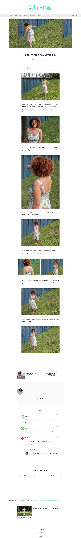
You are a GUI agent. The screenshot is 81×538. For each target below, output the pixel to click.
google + (47, 362)
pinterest (42, 362)
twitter (37, 362)
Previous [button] (9, 33)
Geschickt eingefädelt (33, 15)
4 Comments (47, 59)
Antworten (58, 414)
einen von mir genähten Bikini (35, 253)
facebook (33, 362)
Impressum (40, 15)
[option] (40, 33)
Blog (11, 15)
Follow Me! (40, 532)
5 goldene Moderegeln (23, 15)
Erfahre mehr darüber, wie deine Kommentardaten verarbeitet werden (46, 500)
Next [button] (71, 33)
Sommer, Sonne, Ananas (32, 373)
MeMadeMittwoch (37, 319)
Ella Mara (15, 15)
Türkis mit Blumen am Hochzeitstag (50, 374)
